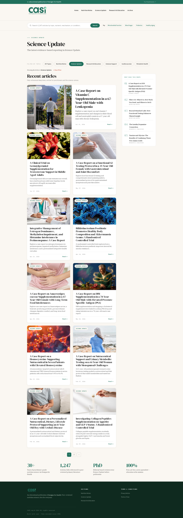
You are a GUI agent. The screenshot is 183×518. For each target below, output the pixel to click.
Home (76, 10)
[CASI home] (37, 10)
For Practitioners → (150, 2)
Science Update (100, 10)
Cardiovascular (127, 64)
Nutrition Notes (86, 10)
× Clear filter (57, 70)
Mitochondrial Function (114, 25)
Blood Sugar (128, 25)
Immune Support (111, 64)
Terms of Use (125, 497)
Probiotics (139, 25)
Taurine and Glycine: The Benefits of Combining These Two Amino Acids (140, 138)
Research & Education (117, 10)
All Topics (48, 64)
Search (95, 25)
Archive (130, 10)
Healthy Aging (150, 25)
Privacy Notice (125, 493)
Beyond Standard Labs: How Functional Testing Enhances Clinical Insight (140, 113)
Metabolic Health (142, 64)
